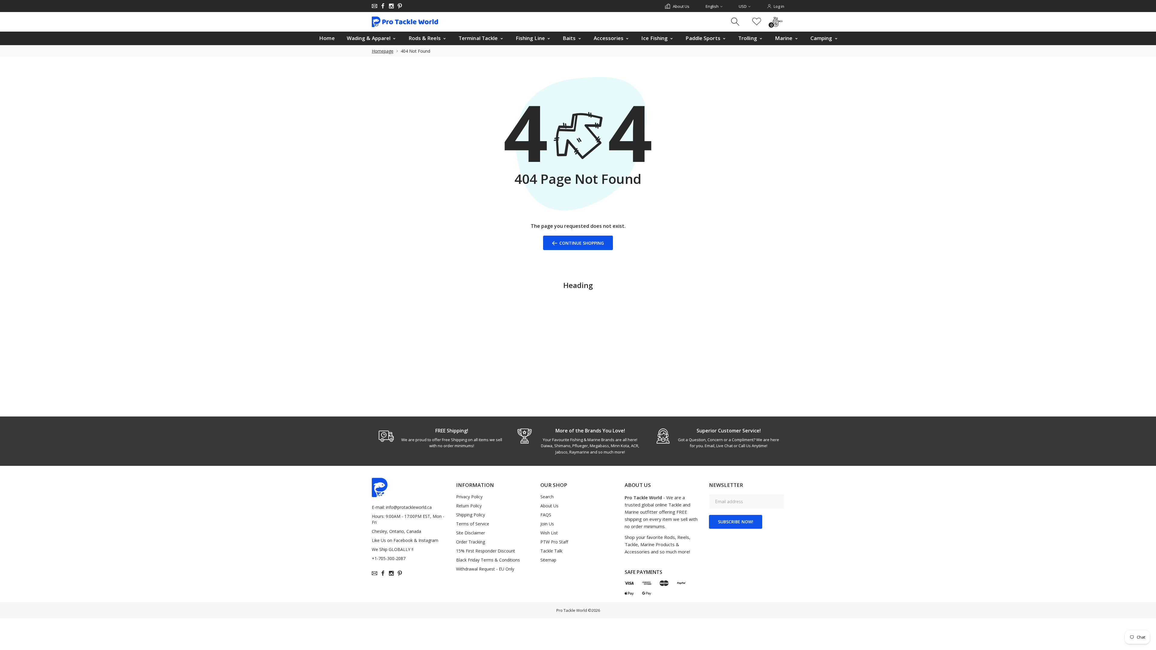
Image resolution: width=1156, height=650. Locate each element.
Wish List (549, 533)
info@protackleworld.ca (409, 507)
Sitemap (548, 560)
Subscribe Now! (735, 522)
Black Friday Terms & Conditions (488, 560)
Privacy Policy (469, 497)
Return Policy (469, 506)
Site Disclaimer (470, 533)
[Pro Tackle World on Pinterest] (400, 6)
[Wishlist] (756, 22)
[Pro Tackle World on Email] (374, 6)
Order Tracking (470, 542)
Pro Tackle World (571, 610)
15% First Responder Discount (485, 551)
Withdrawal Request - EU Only (485, 569)
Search (547, 497)
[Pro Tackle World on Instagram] (391, 6)
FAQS (545, 515)
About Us (549, 506)
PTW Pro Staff (554, 542)
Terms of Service (472, 524)
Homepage (382, 51)
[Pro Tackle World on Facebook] (383, 6)
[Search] (736, 22)
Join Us (547, 524)
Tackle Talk (551, 551)
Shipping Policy (470, 515)
